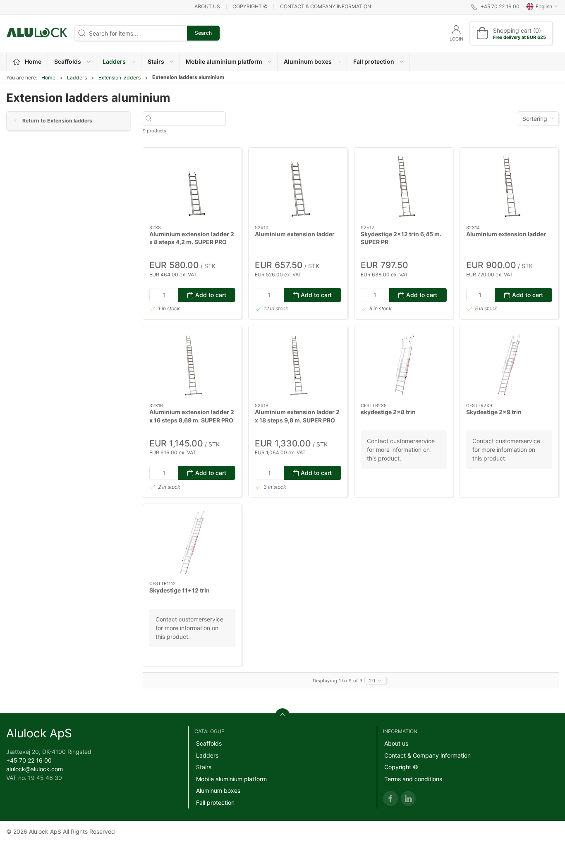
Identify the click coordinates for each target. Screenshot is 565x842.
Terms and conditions (413, 778)
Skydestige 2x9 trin (494, 411)
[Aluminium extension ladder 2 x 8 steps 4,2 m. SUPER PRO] (192, 186)
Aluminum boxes (218, 790)
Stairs (203, 766)
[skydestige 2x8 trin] (404, 364)
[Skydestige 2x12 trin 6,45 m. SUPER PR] (404, 186)
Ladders (77, 77)
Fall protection (215, 802)
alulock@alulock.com (34, 768)
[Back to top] (282, 715)
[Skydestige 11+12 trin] (192, 542)
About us (207, 6)
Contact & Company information (325, 6)
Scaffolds (209, 743)
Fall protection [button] (373, 61)
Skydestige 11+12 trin (179, 590)
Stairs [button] (156, 61)
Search (203, 33)
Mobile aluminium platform (231, 778)
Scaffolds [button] (67, 61)
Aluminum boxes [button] (308, 61)
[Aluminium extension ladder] (298, 186)
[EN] (37, 33)
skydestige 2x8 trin (388, 411)
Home (48, 77)
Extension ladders (119, 77)
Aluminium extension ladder (295, 233)
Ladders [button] (114, 61)
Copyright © (250, 6)
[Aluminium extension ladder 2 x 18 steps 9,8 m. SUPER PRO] (298, 364)
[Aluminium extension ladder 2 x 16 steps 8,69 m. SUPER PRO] (192, 364)
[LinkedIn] (408, 798)
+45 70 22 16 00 (29, 760)
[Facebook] (390, 798)
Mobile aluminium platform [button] (224, 61)
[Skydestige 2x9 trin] (509, 364)
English (544, 6)
